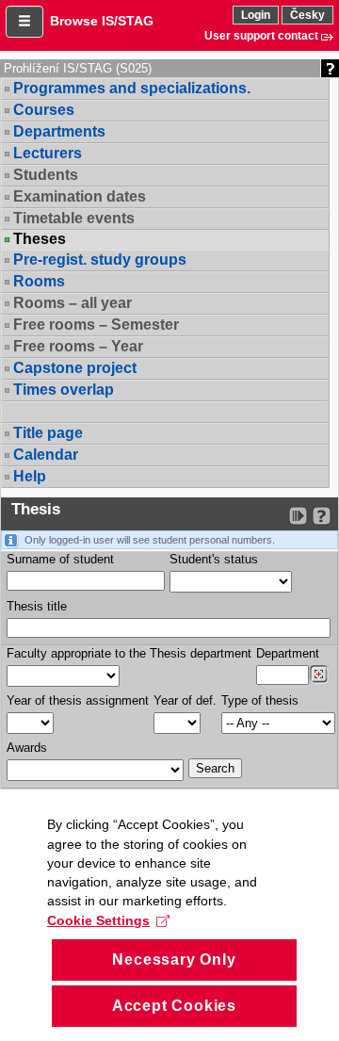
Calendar (45, 455)
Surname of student (60, 559)
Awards (27, 747)
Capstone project (75, 368)
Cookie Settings (98, 920)
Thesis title (37, 606)
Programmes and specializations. (131, 88)
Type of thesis (260, 700)
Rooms (39, 281)
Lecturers (47, 153)
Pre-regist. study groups (99, 260)
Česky (307, 15)
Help (29, 476)
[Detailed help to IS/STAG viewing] (321, 516)
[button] (24, 22)
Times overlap (63, 390)
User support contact (261, 35)
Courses (43, 110)
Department (287, 653)
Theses (39, 239)
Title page (48, 433)
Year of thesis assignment (78, 700)
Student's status (214, 559)
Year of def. (185, 700)
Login (255, 15)
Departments (59, 131)
